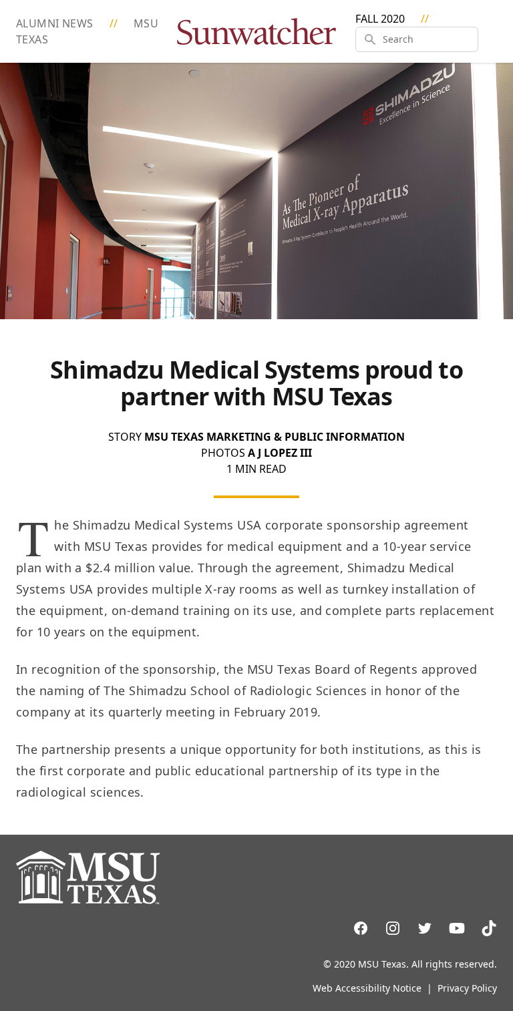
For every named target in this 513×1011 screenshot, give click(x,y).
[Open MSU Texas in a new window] (256, 877)
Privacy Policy (467, 988)
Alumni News (56, 23)
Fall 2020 (380, 18)
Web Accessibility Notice (367, 988)
